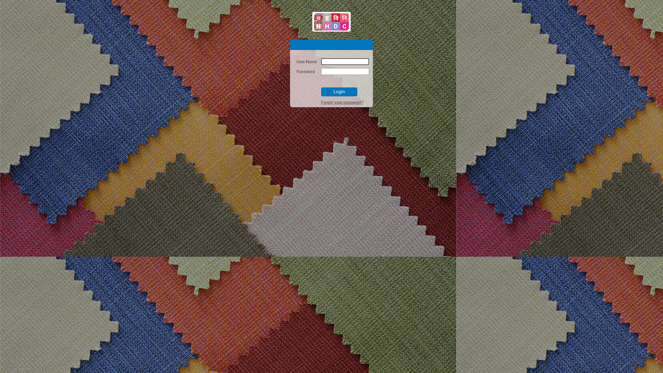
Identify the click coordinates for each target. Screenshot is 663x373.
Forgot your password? (342, 102)
